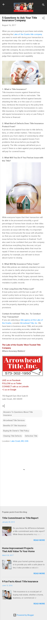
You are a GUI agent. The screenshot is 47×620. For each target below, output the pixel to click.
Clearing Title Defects (12, 436)
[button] (43, 18)
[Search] (43, 5)
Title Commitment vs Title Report (20, 518)
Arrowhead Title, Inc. (29, 323)
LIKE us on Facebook (11, 380)
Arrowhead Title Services (14, 420)
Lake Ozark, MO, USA (19, 441)
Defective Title (31, 436)
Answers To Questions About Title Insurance (18, 413)
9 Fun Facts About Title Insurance (20, 581)
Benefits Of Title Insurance (14, 425)
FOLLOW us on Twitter (12, 383)
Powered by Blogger (25, 615)
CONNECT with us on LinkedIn (15, 387)
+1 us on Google (9, 390)
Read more (39, 540)
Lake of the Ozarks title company (28, 34)
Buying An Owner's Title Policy (16, 431)
